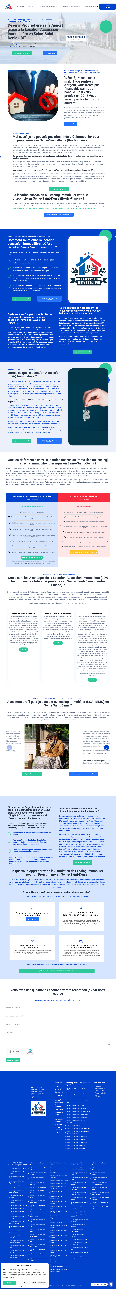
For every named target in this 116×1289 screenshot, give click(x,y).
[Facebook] (31, 1119)
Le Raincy (67, 208)
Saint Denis (74, 208)
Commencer (32, 919)
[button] (46, 1265)
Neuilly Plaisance (38, 208)
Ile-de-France (18, 46)
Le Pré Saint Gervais (56, 208)
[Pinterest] (36, 1119)
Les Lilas (22, 208)
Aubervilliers (99, 206)
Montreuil (29, 208)
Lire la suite (71, 124)
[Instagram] (34, 1119)
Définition (31, 7)
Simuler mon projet (23, 53)
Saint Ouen (82, 208)
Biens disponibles (90, 7)
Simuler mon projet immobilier (32, 557)
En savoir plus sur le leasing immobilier (84, 552)
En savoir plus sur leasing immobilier (84, 774)
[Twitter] (33, 1119)
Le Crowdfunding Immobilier (71, 7)
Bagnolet (16, 208)
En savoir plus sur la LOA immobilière (59, 214)
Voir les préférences (39, 1282)
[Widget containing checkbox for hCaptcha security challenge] (20, 1051)
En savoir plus (50, 53)
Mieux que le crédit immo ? (47, 7)
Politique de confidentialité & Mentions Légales (30, 1286)
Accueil (10, 44)
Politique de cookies (12, 1286)
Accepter (9, 1282)
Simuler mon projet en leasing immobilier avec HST (57, 971)
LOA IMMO (20, 7)
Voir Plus (23, 649)
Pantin (47, 208)
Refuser (23, 1282)
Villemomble (91, 208)
